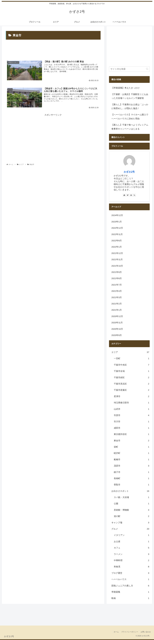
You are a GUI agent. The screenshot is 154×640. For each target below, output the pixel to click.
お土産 (131, 541)
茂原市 (131, 466)
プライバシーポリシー (129, 632)
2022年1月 (116, 247)
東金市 (131, 440)
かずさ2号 (129, 171)
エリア (130, 352)
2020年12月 (117, 316)
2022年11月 (117, 234)
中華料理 (131, 560)
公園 (131, 503)
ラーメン (131, 554)
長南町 (131, 478)
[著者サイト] (124, 195)
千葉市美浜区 (131, 384)
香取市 (131, 484)
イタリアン (131, 535)
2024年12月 (117, 215)
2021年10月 (117, 266)
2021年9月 (116, 272)
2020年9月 (116, 335)
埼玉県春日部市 (131, 402)
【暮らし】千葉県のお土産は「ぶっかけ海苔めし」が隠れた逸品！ (129, 106)
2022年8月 (116, 240)
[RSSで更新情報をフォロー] (134, 195)
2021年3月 (116, 297)
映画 (130, 598)
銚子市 (131, 472)
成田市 (131, 428)
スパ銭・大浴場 (131, 497)
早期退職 (130, 592)
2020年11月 (117, 322)
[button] (147, 69)
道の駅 (131, 516)
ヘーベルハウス (130, 579)
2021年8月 (116, 278)
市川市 (131, 421)
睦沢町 (131, 453)
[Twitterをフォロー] (127, 195)
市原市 (131, 415)
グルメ (130, 529)
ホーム (116, 632)
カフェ (131, 548)
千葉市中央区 (131, 365)
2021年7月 (116, 285)
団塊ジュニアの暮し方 (130, 585)
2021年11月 (117, 259)
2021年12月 (117, 253)
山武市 (131, 409)
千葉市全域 (131, 371)
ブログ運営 (130, 573)
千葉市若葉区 (131, 390)
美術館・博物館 (131, 510)
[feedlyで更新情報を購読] (131, 195)
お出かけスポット (130, 491)
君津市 (131, 396)
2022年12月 (117, 228)
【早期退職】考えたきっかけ (127, 88)
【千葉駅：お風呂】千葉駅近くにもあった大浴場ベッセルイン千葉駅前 (129, 96)
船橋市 (131, 459)
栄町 (131, 447)
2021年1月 (116, 310)
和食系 (131, 566)
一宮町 (131, 358)
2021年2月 (116, 303)
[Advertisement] (53, 49)
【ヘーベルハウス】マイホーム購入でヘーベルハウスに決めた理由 (129, 116)
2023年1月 (116, 221)
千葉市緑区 (131, 377)
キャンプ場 (130, 522)
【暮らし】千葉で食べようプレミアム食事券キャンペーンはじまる (129, 127)
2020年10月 (117, 329)
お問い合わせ (146, 632)
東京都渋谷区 (131, 434)
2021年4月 (116, 291)
